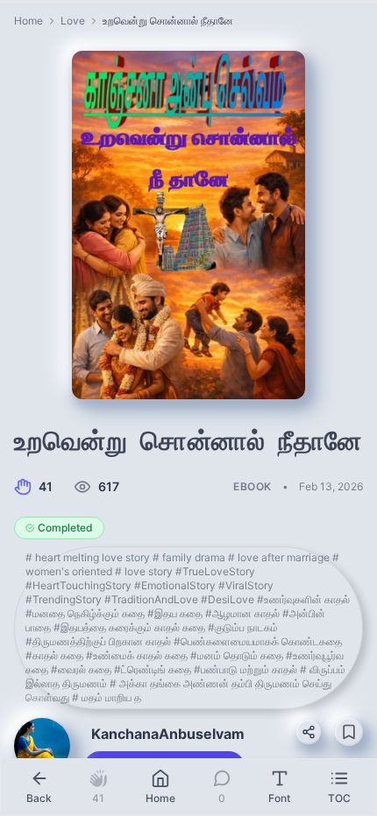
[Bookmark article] (349, 732)
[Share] (308, 732)
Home (28, 20)
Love (72, 20)
